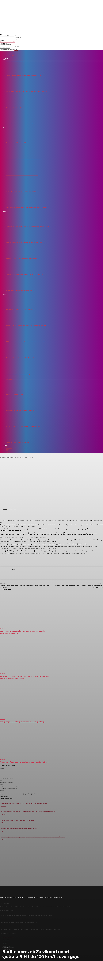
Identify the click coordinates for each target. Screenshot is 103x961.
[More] (62, 514)
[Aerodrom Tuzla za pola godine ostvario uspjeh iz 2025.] (26, 741)
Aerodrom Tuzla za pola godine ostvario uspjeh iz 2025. (24, 762)
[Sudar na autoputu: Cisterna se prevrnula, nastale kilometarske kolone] (26, 610)
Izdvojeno (5, 947)
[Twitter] (43, 514)
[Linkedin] (57, 514)
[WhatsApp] (52, 514)
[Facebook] (39, 514)
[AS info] (6, 572)
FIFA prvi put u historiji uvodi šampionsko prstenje (22, 722)
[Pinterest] (48, 514)
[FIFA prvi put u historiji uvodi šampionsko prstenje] (26, 701)
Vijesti (11, 947)
